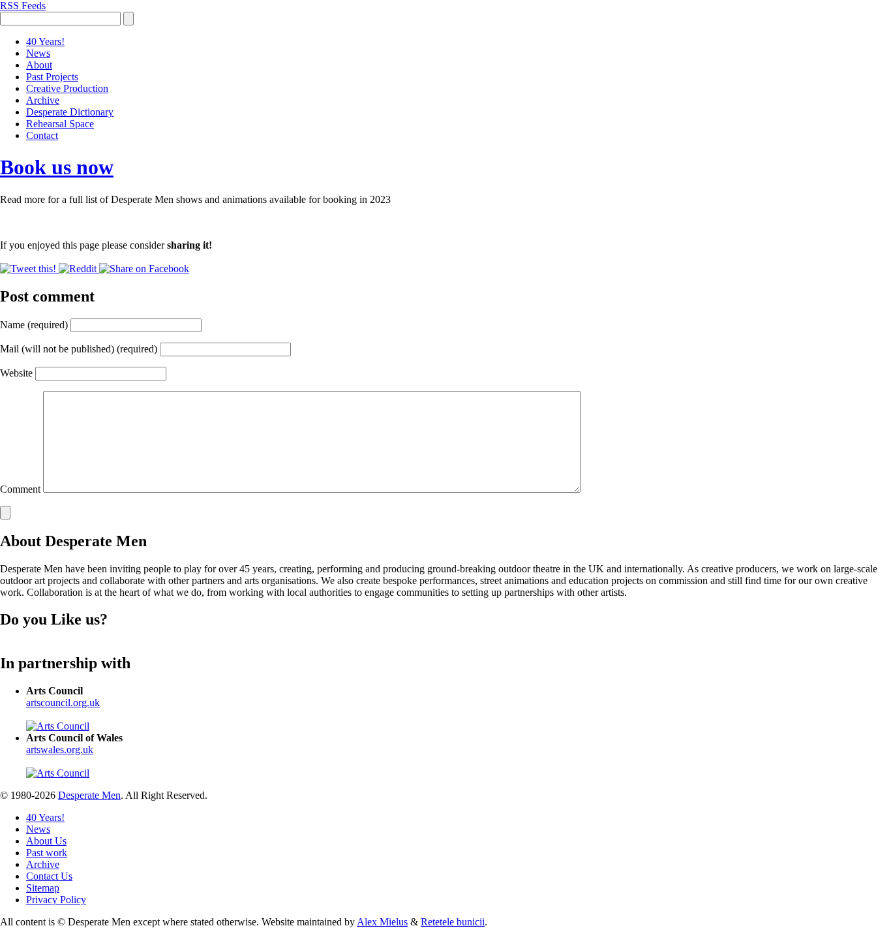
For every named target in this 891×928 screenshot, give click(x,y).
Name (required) (34, 324)
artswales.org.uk (59, 749)
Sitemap (42, 887)
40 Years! (45, 41)
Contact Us (49, 876)
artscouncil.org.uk (63, 702)
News (38, 53)
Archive (42, 100)
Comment (20, 489)
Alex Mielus (382, 921)
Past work (46, 852)
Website (16, 373)
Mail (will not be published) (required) (78, 348)
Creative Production (67, 88)
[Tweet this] (29, 268)
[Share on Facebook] (144, 268)
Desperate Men (89, 795)
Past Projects (52, 76)
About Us (46, 840)
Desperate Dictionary (69, 111)
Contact (42, 135)
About (39, 64)
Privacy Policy (56, 899)
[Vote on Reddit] (79, 268)
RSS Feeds (23, 5)
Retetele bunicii (453, 921)
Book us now (56, 167)
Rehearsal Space (60, 123)
